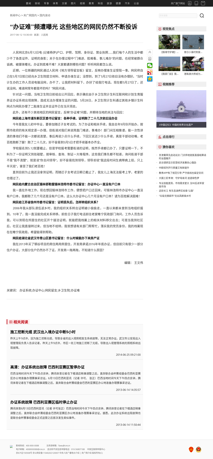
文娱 (64, 3)
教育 (91, 3)
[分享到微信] (150, 65)
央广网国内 (30, 15)
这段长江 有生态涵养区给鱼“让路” (176, 190)
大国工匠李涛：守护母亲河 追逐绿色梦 (179, 178)
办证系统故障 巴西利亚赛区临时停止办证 (43, 402)
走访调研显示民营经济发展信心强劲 (177, 162)
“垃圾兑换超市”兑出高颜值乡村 (175, 195)
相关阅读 (18, 321)
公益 (136, 3)
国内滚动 (45, 15)
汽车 (127, 3)
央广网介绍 (87, 453)
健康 (118, 3)
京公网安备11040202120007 (46, 453)
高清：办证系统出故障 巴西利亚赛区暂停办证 (47, 366)
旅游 (109, 3)
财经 (37, 3)
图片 (73, 3)
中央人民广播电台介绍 (69, 453)
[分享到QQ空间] (150, 79)
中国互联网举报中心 (96, 449)
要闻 (28, 3)
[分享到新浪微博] (150, 72)
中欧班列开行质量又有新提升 (174, 167)
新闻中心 (15, 15)
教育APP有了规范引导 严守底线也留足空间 (181, 172)
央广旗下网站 (178, 3)
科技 (100, 3)
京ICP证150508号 (24, 453)
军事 (46, 3)
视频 (82, 3)
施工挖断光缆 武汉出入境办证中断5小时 (43, 331)
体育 (55, 3)
